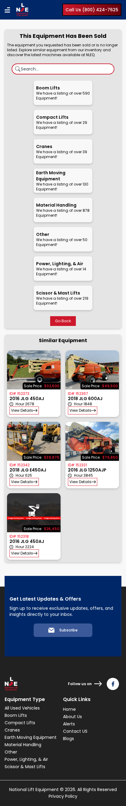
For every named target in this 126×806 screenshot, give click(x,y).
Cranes (12, 730)
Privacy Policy (63, 796)
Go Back (63, 320)
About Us (72, 717)
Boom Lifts (16, 715)
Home (69, 709)
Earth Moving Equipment (31, 737)
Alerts (69, 724)
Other (11, 752)
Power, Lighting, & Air (26, 759)
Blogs (68, 739)
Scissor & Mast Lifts (25, 767)
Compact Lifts (20, 723)
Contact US (75, 731)
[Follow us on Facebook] (112, 684)
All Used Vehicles (22, 708)
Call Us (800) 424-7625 (91, 10)
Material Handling (23, 745)
